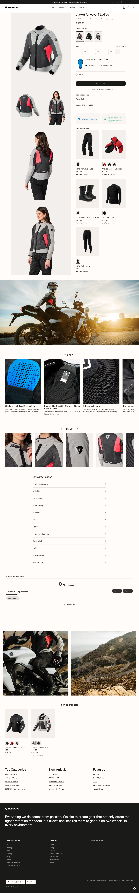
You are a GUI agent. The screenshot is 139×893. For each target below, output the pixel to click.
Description (81, 99)
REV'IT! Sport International (18, 887)
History (51, 848)
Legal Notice (129, 880)
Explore (51, 862)
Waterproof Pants (11, 778)
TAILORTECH (53, 856)
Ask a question (117, 591)
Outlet (95, 782)
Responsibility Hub (55, 854)
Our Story (52, 845)
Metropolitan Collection (56, 782)
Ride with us (83, 7)
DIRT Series (53, 774)
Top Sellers (96, 774)
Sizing (8, 856)
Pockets (36, 512)
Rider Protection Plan (13, 862)
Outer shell (37, 541)
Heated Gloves (98, 789)
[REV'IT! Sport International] (11, 8)
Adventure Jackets (11, 782)
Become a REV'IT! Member (78, 2)
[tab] (24, 592)
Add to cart (100, 83)
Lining (35, 548)
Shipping (9, 848)
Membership (109, 2)
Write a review (128, 591)
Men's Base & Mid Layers (101, 785)
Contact (8, 860)
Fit (34, 519)
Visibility (36, 491)
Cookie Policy (91, 880)
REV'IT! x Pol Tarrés (55, 778)
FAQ (7, 845)
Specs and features (84, 105)
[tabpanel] (69, 611)
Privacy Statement (102, 880)
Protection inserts (40, 484)
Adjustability (38, 505)
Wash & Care (38, 562)
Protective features (41, 534)
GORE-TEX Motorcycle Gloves (15, 789)
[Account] (123, 7)
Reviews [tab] (12, 592)
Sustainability (38, 555)
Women (61, 7)
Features (36, 527)
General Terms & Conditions (116, 880)
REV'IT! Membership (13, 866)
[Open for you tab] (134, 888)
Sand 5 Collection (99, 778)
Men (53, 7)
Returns (8, 851)
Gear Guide (71, 7)
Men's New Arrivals (55, 785)
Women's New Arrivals (56, 789)
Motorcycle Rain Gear (12, 785)
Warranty (9, 854)
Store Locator (54, 860)
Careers (52, 851)
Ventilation (37, 498)
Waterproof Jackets (11, 774)
